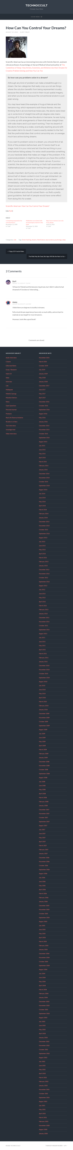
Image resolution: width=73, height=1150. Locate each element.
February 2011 (43, 657)
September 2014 (44, 485)
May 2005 (42, 933)
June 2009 (42, 737)
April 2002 (42, 1073)
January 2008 (43, 805)
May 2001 (42, 1109)
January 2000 (43, 1133)
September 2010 (44, 677)
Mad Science (41, 240)
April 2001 (42, 1113)
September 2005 (44, 917)
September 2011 (44, 629)
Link (15, 240)
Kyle (10, 211)
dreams (34, 240)
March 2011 (43, 653)
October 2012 (43, 577)
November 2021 (44, 358)
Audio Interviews (11, 358)
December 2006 (44, 857)
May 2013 (42, 549)
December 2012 (44, 569)
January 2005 (43, 949)
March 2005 (43, 941)
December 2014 (44, 473)
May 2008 (42, 789)
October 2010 (43, 673)
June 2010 (42, 689)
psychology (58, 240)
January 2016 (43, 422)
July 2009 (42, 733)
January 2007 (43, 853)
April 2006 (42, 889)
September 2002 (44, 1053)
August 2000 (43, 1129)
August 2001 (43, 1101)
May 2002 (42, 1069)
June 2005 (42, 929)
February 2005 (43, 945)
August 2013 (43, 537)
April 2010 (42, 697)
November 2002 (44, 1045)
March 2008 (43, 797)
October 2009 (43, 721)
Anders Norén (57, 1145)
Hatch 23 (9, 374)
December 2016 (44, 402)
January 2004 (43, 997)
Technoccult (36, 5)
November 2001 (44, 1089)
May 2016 (42, 417)
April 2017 (42, 397)
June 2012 (42, 593)
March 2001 (43, 1117)
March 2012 (43, 605)
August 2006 (43, 873)
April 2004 (42, 985)
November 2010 (44, 669)
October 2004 (43, 961)
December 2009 (44, 713)
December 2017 (44, 386)
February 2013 (43, 561)
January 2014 (43, 517)
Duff (14, 281)
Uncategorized (10, 429)
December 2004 (44, 953)
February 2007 (43, 849)
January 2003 (43, 1037)
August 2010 (43, 681)
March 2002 (43, 1077)
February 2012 (43, 609)
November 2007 (44, 813)
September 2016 (44, 409)
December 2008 (44, 761)
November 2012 (44, 573)
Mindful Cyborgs (11, 394)
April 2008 (42, 793)
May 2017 (42, 394)
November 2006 (44, 861)
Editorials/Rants (11, 366)
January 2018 (43, 381)
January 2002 (43, 1085)
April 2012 (42, 601)
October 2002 (43, 1049)
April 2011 (42, 649)
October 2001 (43, 1093)
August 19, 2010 (12, 32)
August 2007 (43, 825)
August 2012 (43, 585)
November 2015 (44, 429)
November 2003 (44, 1005)
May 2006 (42, 885)
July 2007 (42, 829)
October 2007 (43, 817)
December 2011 (44, 617)
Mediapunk (9, 389)
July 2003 (42, 1021)
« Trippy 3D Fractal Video (16, 251)
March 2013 (43, 557)
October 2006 (43, 865)
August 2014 (43, 489)
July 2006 (42, 877)
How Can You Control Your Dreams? (36, 28)
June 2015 (42, 450)
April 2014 (42, 506)
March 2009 (43, 749)
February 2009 (43, 753)
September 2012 (44, 581)
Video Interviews (11, 433)
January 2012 (43, 613)
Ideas (7, 377)
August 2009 (43, 729)
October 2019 (43, 366)
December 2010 (44, 665)
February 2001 (43, 1121)
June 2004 (42, 977)
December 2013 (44, 521)
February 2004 (43, 993)
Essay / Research (11, 369)
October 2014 (43, 481)
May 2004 (42, 981)
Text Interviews (11, 425)
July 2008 (42, 781)
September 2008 (44, 773)
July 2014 (42, 493)
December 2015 (44, 425)
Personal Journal (11, 409)
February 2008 (43, 801)
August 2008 (43, 777)
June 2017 (42, 389)
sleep (64, 240)
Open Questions (11, 405)
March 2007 (43, 845)
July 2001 (42, 1105)
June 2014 (42, 497)
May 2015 (42, 453)
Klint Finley (25, 32)
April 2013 (42, 553)
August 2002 (43, 1057)
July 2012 (42, 589)
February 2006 (43, 897)
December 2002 (44, 1041)
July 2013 (42, 541)
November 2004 (44, 957)
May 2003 (42, 1029)
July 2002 (42, 1061)
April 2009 (42, 745)
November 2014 (44, 478)
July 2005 (42, 925)
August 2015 (43, 442)
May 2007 (42, 837)
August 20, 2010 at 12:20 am (21, 304)
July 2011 (42, 637)
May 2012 (42, 597)
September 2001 (44, 1097)
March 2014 (43, 509)
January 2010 (43, 709)
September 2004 (44, 965)
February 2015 (43, 465)
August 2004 (43, 969)
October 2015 (43, 433)
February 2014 (43, 513)
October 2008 (43, 769)
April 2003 (42, 1033)
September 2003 (44, 1013)
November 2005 (44, 909)
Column (8, 361)
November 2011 (44, 621)
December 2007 (44, 809)
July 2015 (42, 445)
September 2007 (44, 821)
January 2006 (43, 901)
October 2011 (43, 625)
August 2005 (43, 921)
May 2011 (42, 645)
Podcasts (9, 414)
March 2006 (43, 893)
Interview (9, 381)
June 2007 (42, 833)
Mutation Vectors (11, 397)
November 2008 (44, 765)
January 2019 (43, 374)
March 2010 (43, 701)
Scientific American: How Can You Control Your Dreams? (27, 206)
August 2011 (43, 633)
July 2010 (42, 685)
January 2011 (43, 661)
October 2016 (43, 405)
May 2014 (42, 501)
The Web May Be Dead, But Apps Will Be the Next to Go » (47, 256)
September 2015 (44, 437)
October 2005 (43, 913)
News (8, 402)
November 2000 (44, 1125)
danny (14, 302)
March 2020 (43, 361)
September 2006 (44, 869)
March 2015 (43, 461)
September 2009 (44, 725)
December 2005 (44, 905)
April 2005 (42, 937)
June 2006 (42, 881)
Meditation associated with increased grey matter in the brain (34, 222)
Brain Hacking (26, 240)
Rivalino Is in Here (11, 422)
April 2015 (42, 457)
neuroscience (50, 240)
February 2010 (43, 705)
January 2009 (43, 757)
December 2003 (44, 1001)
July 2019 (42, 369)
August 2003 (43, 1017)
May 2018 (42, 377)
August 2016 (43, 414)
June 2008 (42, 785)
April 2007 (42, 841)
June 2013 (42, 545)
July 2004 (42, 973)
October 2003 (43, 1009)
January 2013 (43, 565)
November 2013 (44, 525)
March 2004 (43, 989)
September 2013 (44, 533)
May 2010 (42, 693)
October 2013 (43, 529)
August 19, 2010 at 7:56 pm (21, 283)
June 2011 (42, 641)
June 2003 (42, 1025)
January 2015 (43, 470)
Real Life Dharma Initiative (14, 417)
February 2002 (43, 1081)
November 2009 (44, 717)
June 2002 (42, 1065)
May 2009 (42, 741)
